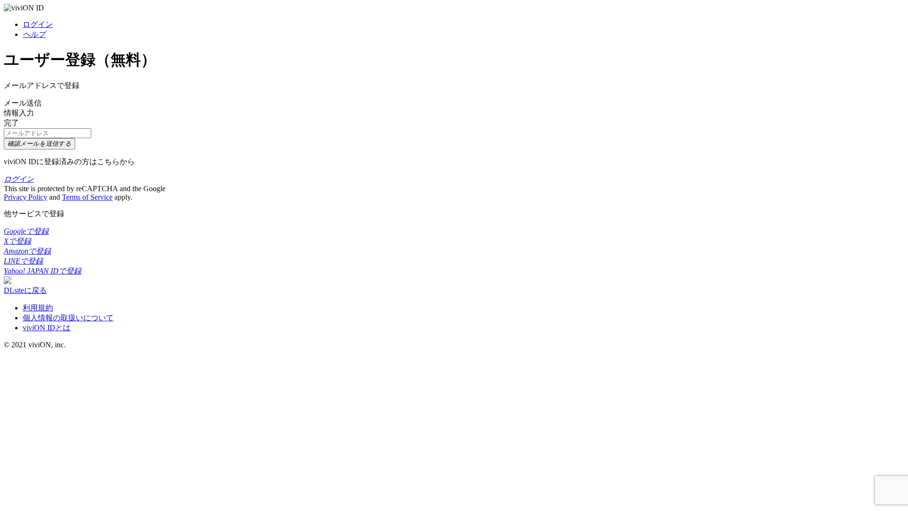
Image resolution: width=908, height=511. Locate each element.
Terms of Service (87, 197)
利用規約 (38, 308)
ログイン (38, 24)
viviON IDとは (46, 328)
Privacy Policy (25, 197)
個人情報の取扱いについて (68, 318)
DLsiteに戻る (25, 290)
